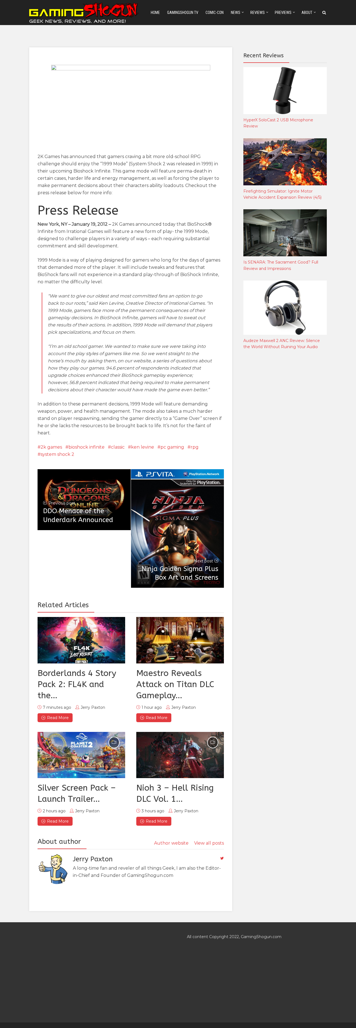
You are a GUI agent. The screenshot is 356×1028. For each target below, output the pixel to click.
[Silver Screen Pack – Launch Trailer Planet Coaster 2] (81, 755)
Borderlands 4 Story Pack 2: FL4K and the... (77, 684)
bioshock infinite (86, 447)
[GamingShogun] (84, 12)
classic (118, 447)
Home (155, 12)
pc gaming (172, 447)
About (306, 12)
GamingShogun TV (182, 12)
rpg (195, 447)
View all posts (209, 843)
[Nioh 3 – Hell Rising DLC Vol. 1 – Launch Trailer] (180, 755)
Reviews (257, 12)
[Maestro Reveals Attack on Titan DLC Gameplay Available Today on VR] (180, 640)
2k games (51, 447)
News (235, 12)
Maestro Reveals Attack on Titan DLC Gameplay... (175, 684)
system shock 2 (57, 454)
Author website (171, 843)
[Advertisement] (285, 446)
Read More (58, 717)
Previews (283, 12)
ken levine (142, 447)
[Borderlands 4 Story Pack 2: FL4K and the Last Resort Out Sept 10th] (81, 640)
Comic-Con (215, 12)
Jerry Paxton (93, 707)
